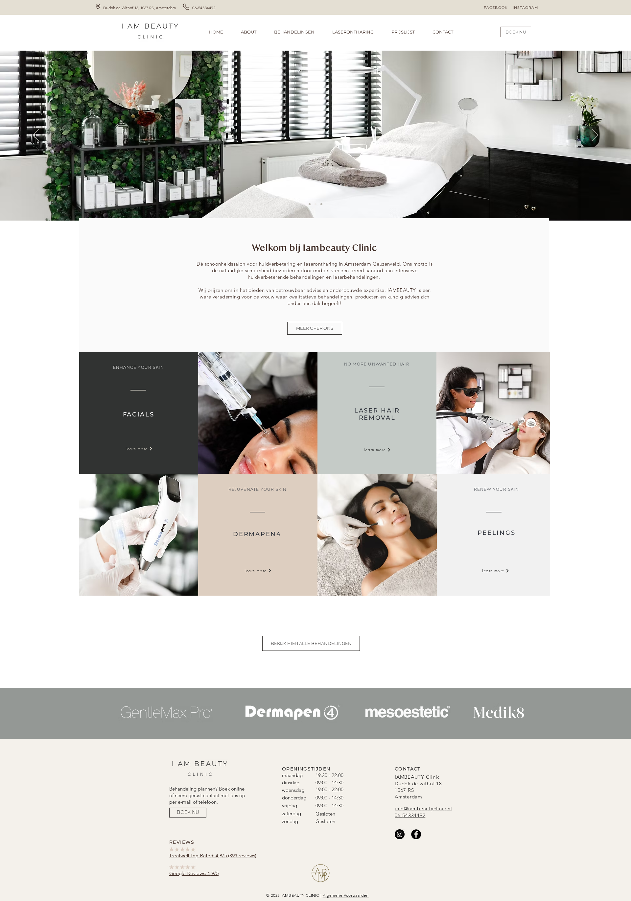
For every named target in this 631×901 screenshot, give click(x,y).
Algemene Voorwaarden (346, 895)
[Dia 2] (315, 204)
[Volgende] (595, 135)
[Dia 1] (310, 204)
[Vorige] (36, 135)
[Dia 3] (321, 204)
